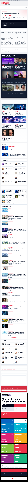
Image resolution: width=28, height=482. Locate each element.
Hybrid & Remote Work (17, 6)
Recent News (3, 51)
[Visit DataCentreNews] (19, 434)
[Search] (26, 7)
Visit (2, 431)
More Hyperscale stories (14, 337)
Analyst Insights (7, 49)
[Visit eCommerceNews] (5, 444)
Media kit (6, 431)
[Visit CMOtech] (5, 434)
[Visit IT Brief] (19, 444)
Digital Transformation (6, 6)
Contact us (14, 390)
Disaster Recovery (12, 6)
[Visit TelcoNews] (19, 455)
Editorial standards (23, 473)
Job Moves (7, 51)
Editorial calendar (16, 473)
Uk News (3, 49)
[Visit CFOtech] (5, 424)
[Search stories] (25, 470)
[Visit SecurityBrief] (5, 455)
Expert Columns (17, 49)
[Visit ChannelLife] (19, 424)
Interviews (21, 49)
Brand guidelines (3, 473)
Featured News (12, 49)
